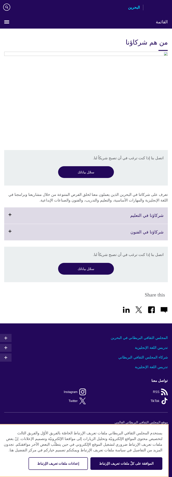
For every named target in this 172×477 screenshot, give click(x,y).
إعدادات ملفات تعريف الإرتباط (58, 463)
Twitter (73, 401)
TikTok (155, 401)
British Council (157, 8)
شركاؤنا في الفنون (137, 234)
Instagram (71, 392)
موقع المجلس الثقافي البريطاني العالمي (141, 422)
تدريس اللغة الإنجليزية (151, 348)
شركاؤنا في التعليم (137, 218)
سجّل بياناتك (86, 172)
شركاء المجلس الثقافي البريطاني (143, 357)
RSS (156, 392)
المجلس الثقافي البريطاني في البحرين (139, 338)
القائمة (162, 22)
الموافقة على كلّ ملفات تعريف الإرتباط (126, 463)
